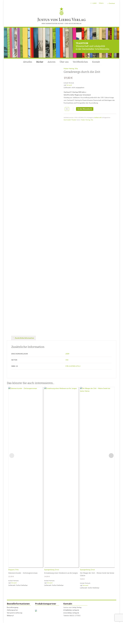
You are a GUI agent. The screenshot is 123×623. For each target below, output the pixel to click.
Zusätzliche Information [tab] (24, 338)
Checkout (112, 3)
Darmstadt (67, 120)
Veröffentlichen (80, 62)
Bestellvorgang (12, 607)
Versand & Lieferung (14, 613)
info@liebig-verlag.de (71, 610)
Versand (69, 85)
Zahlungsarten (12, 610)
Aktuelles (27, 62)
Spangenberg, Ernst (51, 570)
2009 (67, 354)
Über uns (64, 62)
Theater (73, 120)
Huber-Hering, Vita (71, 68)
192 (66, 360)
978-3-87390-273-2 (72, 366)
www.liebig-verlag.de (71, 613)
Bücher (39, 62)
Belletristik (97, 117)
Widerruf (10, 615)
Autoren (51, 62)
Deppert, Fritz (13, 570)
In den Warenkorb (85, 109)
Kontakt (96, 62)
